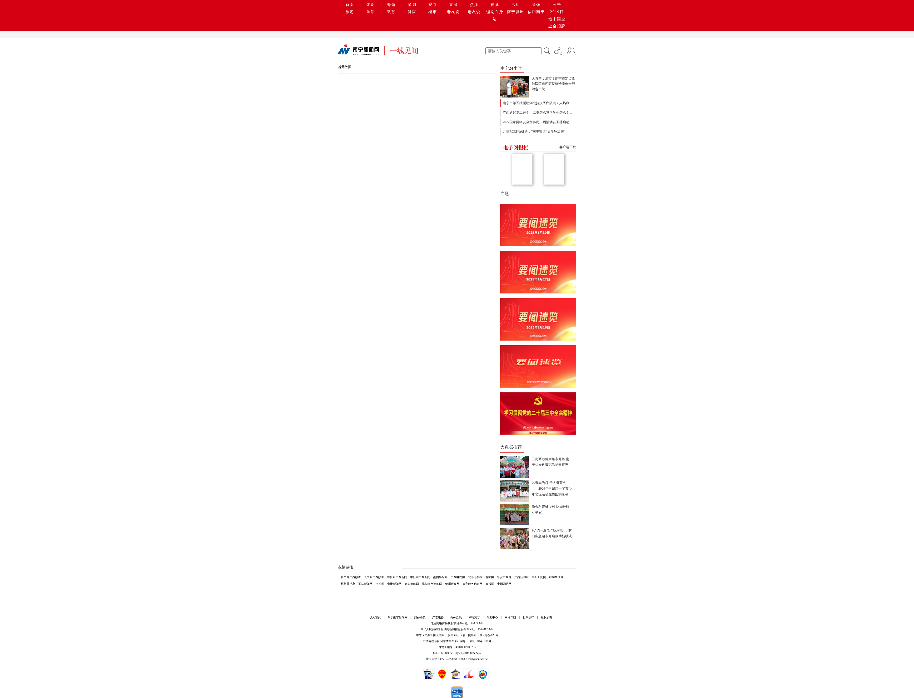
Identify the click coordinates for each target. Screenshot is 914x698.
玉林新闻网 (365, 584)
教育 (391, 12)
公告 (557, 5)
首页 (350, 5)
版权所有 (546, 617)
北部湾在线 (475, 577)
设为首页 (375, 617)
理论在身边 (494, 15)
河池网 (380, 584)
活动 (515, 5)
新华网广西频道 (351, 577)
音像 (536, 5)
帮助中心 (492, 617)
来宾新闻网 (412, 584)
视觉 (495, 5)
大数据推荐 (511, 447)
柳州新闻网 (539, 577)
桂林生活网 (556, 577)
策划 (412, 5)
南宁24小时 (511, 68)
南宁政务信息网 (472, 584)
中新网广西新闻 (397, 577)
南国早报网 (440, 577)
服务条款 (420, 617)
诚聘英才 (474, 617)
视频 (432, 5)
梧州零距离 (348, 584)
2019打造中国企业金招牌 (557, 19)
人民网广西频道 (374, 577)
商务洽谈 (456, 617)
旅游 (350, 12)
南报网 (490, 584)
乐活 (370, 12)
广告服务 (438, 617)
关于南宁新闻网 (397, 617)
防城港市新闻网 (432, 584)
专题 (391, 5)
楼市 (432, 12)
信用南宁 (536, 12)
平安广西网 (504, 577)
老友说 (453, 12)
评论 (370, 5)
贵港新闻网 (394, 584)
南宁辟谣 (515, 12)
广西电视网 (458, 577)
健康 (412, 12)
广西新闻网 (521, 577)
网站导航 (510, 617)
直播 (453, 5)
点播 (474, 5)
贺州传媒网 (452, 584)
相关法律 (528, 617)
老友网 (489, 577)
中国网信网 (504, 584)
